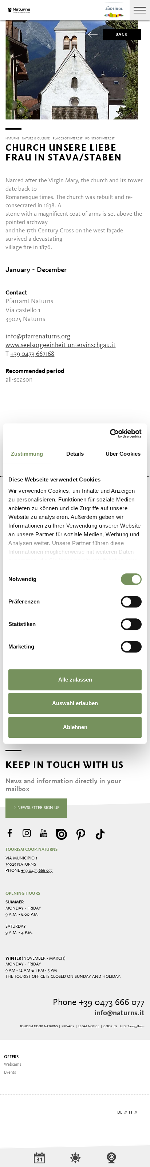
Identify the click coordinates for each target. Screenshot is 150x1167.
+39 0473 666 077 (36, 871)
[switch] (131, 601)
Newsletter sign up (38, 808)
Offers (11, 1057)
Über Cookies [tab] (123, 454)
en (142, 1112)
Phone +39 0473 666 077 (99, 1002)
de (119, 1112)
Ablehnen (75, 727)
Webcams (12, 1064)
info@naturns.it (119, 1013)
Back (121, 34)
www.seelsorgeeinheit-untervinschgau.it (60, 345)
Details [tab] (75, 454)
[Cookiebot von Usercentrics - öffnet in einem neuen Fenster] (110, 433)
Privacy (68, 1026)
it (131, 1112)
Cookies (110, 1026)
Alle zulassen (75, 679)
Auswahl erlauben (75, 703)
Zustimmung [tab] (27, 454)
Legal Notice (88, 1026)
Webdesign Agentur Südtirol (14, 1113)
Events (10, 1072)
